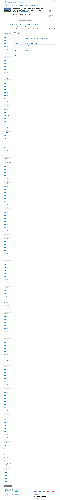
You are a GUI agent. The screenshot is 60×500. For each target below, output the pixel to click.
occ (15, 38)
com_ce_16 (5, 454)
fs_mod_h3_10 (6, 133)
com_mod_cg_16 (6, 467)
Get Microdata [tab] (28, 24)
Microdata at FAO (20, 2)
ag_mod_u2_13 (6, 259)
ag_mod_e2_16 (6, 375)
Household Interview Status (30, 45)
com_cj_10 (5, 156)
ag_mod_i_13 (6, 230)
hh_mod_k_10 (6, 55)
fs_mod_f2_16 (6, 434)
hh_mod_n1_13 (6, 190)
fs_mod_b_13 (6, 267)
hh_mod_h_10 (6, 49)
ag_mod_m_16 (6, 393)
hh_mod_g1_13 (6, 175)
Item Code (27, 50)
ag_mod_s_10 (6, 109)
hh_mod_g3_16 (6, 328)
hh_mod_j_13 (6, 184)
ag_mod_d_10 (6, 84)
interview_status (18, 45)
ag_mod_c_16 (6, 370)
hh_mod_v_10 (6, 75)
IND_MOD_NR (6, 481)
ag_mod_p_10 (6, 103)
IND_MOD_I (5, 475)
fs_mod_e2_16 (6, 431)
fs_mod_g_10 (6, 129)
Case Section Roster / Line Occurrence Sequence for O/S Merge (36, 38)
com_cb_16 (5, 449)
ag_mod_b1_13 (6, 210)
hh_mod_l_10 (6, 57)
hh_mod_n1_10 (6, 60)
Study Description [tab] (8, 24)
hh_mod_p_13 (6, 195)
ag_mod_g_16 (6, 381)
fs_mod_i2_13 (6, 291)
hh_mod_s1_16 (6, 351)
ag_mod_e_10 (6, 86)
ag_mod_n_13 (6, 239)
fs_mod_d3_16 (6, 428)
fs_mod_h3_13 (6, 287)
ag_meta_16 (6, 364)
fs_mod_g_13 (6, 282)
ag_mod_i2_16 (6, 387)
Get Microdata (25, 11)
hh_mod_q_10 (6, 66)
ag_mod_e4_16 (6, 378)
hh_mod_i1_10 (6, 51)
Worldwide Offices (17, 494)
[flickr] (36, 491)
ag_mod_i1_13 (6, 232)
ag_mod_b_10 (6, 81)
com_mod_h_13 (6, 310)
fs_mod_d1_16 (6, 425)
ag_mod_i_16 (6, 384)
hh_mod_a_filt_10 (6, 35)
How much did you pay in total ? (31, 52)
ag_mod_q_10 (6, 104)
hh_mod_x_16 (6, 360)
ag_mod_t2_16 (6, 412)
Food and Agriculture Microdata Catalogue (12, 5)
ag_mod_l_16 (6, 392)
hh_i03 (16, 52)
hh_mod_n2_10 (6, 61)
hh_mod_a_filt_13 (6, 166)
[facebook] (35, 491)
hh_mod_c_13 (6, 169)
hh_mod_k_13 (6, 186)
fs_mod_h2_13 (6, 285)
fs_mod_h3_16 (6, 440)
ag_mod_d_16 (6, 372)
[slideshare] (43, 491)
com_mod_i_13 (6, 311)
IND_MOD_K (5, 478)
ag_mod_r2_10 (6, 107)
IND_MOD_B (5, 470)
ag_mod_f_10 (6, 87)
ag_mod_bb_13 (6, 213)
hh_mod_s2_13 (6, 201)
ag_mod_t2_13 (6, 256)
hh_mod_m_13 (6, 189)
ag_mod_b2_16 (6, 369)
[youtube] (54, 491)
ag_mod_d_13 (6, 216)
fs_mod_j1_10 (6, 138)
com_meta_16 (6, 446)
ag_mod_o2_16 (6, 401)
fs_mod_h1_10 (6, 130)
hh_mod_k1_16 (6, 336)
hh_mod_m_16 (6, 340)
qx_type (16, 43)
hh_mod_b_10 (6, 37)
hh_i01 (16, 48)
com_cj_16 (5, 462)
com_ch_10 (5, 153)
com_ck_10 (5, 158)
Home (5, 5)
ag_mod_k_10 (6, 95)
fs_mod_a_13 (6, 265)
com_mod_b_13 (6, 299)
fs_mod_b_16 (6, 422)
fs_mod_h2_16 (6, 439)
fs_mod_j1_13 (6, 293)
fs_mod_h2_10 (6, 132)
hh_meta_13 (6, 164)
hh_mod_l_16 (6, 339)
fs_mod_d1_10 (6, 118)
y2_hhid (16, 40)
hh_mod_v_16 (6, 357)
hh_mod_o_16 (6, 345)
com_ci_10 (5, 155)
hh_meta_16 (6, 316)
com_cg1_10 (6, 150)
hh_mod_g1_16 (6, 325)
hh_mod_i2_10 (6, 52)
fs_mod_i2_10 (6, 136)
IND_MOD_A (6, 469)
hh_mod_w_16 (6, 359)
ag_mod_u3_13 (6, 261)
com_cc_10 (5, 144)
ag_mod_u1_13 (6, 258)
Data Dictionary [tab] (15, 24)
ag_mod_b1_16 (6, 367)
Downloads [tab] (21, 24)
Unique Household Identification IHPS (32, 40)
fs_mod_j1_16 (6, 443)
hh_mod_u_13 (6, 204)
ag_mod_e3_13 (6, 221)
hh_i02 (16, 50)
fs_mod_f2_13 (6, 281)
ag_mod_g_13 (6, 227)
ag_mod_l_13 (6, 236)
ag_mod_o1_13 (6, 244)
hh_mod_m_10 (6, 58)
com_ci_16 (5, 460)
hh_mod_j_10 (6, 54)
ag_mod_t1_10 (6, 110)
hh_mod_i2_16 (6, 333)
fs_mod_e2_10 (6, 124)
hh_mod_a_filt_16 (6, 317)
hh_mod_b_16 (6, 466)
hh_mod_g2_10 (6, 46)
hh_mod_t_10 (6, 72)
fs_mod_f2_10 (6, 127)
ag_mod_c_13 (6, 215)
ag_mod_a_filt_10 (6, 80)
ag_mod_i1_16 (6, 386)
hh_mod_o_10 (6, 63)
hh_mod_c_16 (6, 319)
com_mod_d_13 (6, 302)
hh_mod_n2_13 (6, 192)
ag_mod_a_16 (6, 366)
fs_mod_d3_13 (6, 273)
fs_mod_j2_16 (6, 445)
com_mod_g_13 (6, 308)
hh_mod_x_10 (6, 78)
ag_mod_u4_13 (6, 262)
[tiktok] (46, 491)
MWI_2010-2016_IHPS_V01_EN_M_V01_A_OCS (33, 5)
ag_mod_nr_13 (6, 241)
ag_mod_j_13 (6, 233)
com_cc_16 (5, 451)
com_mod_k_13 (6, 314)
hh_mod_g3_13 (6, 178)
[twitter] (49, 491)
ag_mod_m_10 (6, 98)
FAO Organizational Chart (9, 494)
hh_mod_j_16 (6, 334)
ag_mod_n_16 (6, 395)
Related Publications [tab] (35, 24)
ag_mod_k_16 (6, 390)
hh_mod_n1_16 (6, 342)
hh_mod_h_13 (6, 180)
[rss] (41, 491)
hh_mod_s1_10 (6, 69)
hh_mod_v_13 (6, 206)
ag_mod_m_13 (6, 238)
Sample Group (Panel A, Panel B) (31, 43)
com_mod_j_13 (6, 313)
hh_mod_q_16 (6, 348)
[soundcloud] (45, 491)
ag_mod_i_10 (6, 92)
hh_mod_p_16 (6, 346)
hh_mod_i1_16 (6, 331)
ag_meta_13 (6, 209)
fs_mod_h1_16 (6, 437)
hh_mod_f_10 (6, 43)
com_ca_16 (5, 448)
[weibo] (53, 491)
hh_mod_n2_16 (6, 343)
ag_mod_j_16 (6, 389)
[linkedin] (40, 491)
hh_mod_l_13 (6, 187)
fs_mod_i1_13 (6, 290)
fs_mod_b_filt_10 (6, 115)
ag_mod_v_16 (6, 415)
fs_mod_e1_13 (6, 276)
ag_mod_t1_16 (6, 410)
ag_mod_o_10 (6, 101)
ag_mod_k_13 (6, 235)
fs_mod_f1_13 (6, 279)
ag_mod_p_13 (6, 247)
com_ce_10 (5, 147)
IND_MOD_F (5, 472)
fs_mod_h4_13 (6, 288)
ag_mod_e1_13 (6, 218)
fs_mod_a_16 (6, 420)
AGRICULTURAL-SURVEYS (23, 5)
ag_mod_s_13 (6, 253)
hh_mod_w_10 (6, 77)
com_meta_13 (6, 296)
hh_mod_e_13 (6, 172)
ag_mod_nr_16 (6, 396)
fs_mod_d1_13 (6, 270)
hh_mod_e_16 (6, 322)
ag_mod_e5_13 (6, 224)
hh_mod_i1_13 (6, 181)
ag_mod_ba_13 (6, 212)
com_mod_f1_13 (6, 305)
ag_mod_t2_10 (6, 112)
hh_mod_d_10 (6, 40)
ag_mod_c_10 (6, 83)
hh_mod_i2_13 (6, 183)
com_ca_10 (5, 141)
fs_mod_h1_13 (6, 284)
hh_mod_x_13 (6, 207)
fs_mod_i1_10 (6, 135)
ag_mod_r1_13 (6, 250)
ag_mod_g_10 (6, 89)
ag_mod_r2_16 (6, 407)
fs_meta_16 (5, 419)
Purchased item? (28, 48)
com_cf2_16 (6, 457)
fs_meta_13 (5, 264)
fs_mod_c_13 (6, 268)
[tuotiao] (48, 491)
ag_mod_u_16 (6, 413)
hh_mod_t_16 (6, 354)
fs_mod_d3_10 (6, 121)
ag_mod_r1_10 (6, 106)
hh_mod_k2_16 (6, 337)
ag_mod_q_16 (6, 404)
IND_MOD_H (6, 473)
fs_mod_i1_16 (6, 442)
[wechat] (51, 491)
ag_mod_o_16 (6, 398)
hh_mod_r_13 (6, 198)
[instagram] (38, 491)
